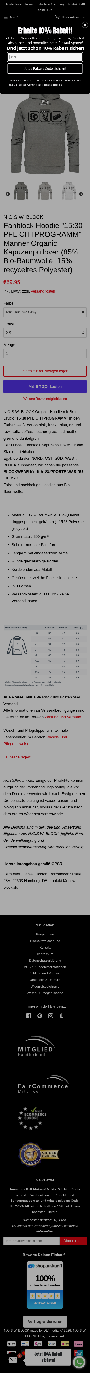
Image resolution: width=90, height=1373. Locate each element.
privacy (45, 111)
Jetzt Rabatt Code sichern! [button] (45, 68)
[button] (85, 25)
